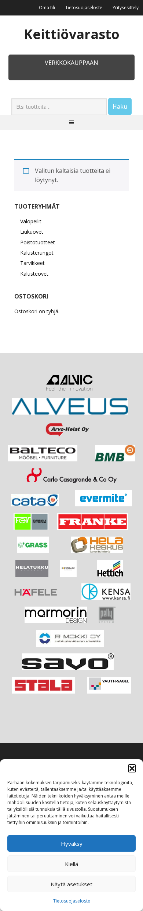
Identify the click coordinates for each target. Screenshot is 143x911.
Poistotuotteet (37, 242)
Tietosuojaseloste (71, 901)
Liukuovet (31, 231)
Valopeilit (30, 221)
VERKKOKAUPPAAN (71, 63)
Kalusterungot (37, 252)
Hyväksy (71, 843)
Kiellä (71, 864)
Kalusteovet (34, 273)
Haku (120, 106)
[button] (132, 768)
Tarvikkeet (32, 262)
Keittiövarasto (72, 33)
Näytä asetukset (71, 884)
